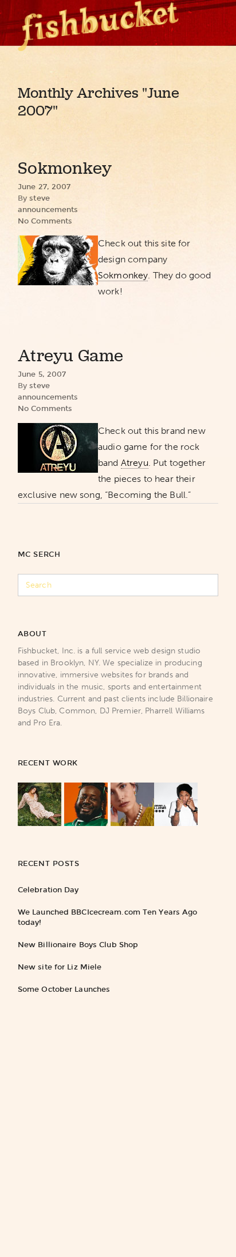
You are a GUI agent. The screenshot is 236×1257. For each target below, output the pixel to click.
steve (39, 198)
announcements (48, 209)
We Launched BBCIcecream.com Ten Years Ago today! (108, 917)
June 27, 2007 (44, 186)
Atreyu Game (70, 355)
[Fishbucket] (98, 23)
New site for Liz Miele (59, 967)
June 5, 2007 (42, 374)
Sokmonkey (65, 168)
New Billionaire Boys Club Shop (78, 944)
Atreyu (134, 462)
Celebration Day (48, 889)
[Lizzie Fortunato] (132, 804)
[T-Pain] (86, 804)
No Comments (45, 221)
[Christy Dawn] (39, 804)
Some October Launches (64, 989)
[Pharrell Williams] (176, 804)
